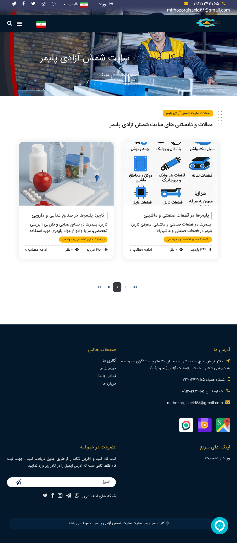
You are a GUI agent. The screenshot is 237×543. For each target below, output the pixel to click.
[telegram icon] (14, 4)
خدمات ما (107, 368)
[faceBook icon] (23, 4)
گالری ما (109, 361)
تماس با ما (107, 376)
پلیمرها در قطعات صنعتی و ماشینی (176, 215)
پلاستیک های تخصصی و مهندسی (187, 239)
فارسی (73, 4)
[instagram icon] (43, 4)
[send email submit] (18, 483)
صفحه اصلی (128, 75)
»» (99, 287)
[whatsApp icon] (53, 4)
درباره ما (109, 384)
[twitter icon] (33, 4)
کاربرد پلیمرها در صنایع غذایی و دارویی (68, 215)
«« (135, 287)
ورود (103, 4)
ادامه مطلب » (140, 250)
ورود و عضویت (217, 458)
